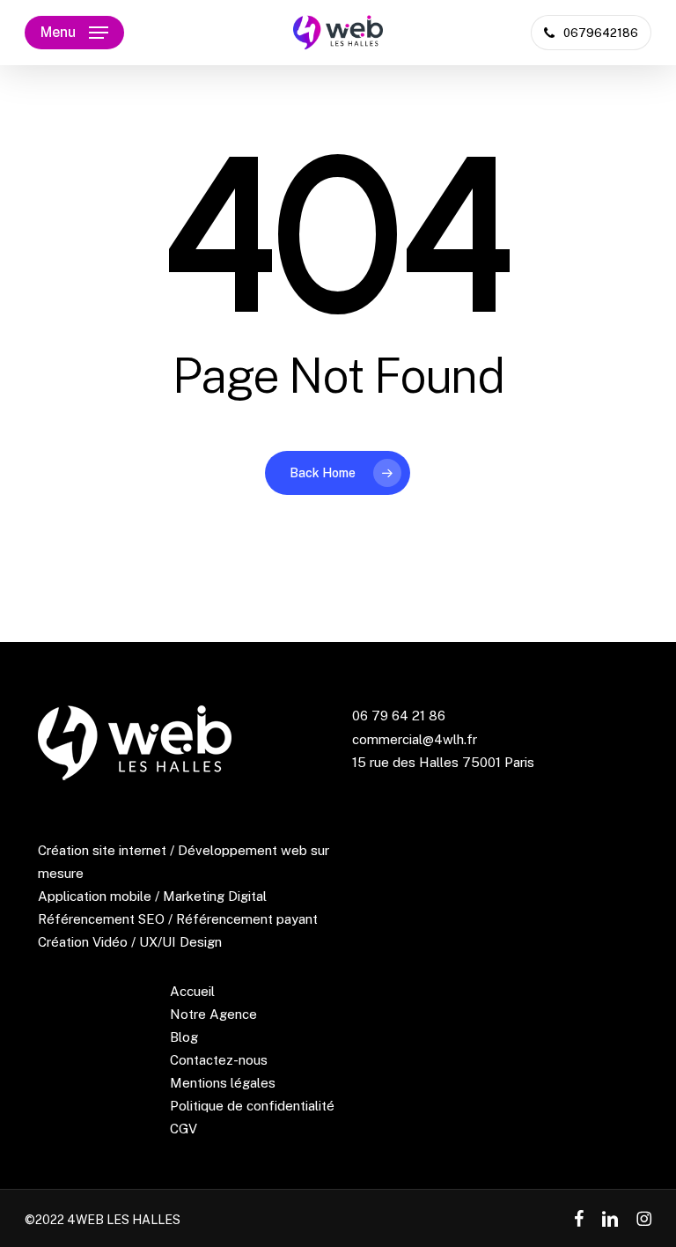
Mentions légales (223, 1082)
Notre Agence (213, 1014)
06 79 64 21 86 (398, 715)
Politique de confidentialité (252, 1105)
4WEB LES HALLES (123, 1220)
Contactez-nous (219, 1059)
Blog (184, 1036)
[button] (74, 32)
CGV (183, 1128)
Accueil (192, 991)
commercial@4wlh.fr (414, 739)
